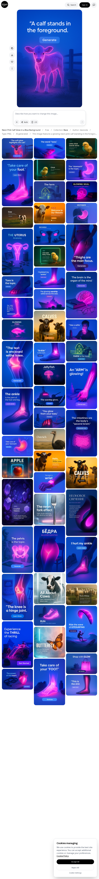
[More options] (12, 68)
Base (66, 130)
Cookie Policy (63, 856)
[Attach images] (16, 122)
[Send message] (82, 122)
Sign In (85, 5)
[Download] (12, 55)
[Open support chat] (94, 5)
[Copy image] (12, 48)
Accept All (75, 862)
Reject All (75, 867)
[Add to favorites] (12, 62)
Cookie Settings (75, 873)
